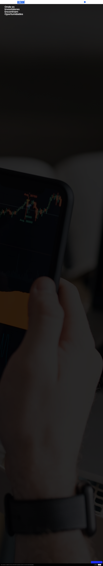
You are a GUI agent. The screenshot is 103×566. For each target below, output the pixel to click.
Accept (99, 564)
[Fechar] (102, 564)
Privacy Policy (32, 564)
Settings (96, 564)
